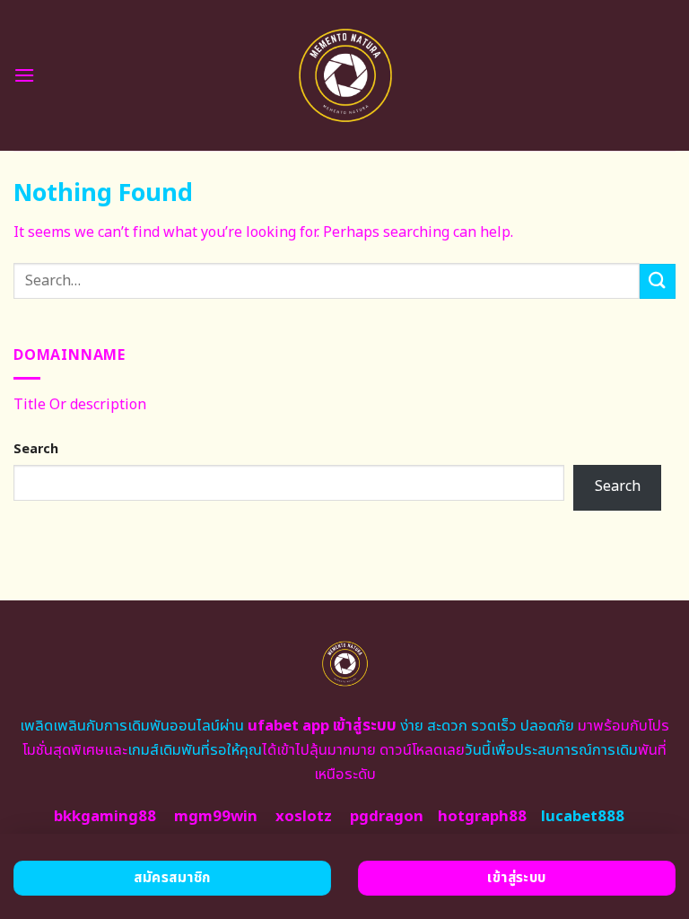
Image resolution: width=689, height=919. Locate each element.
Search (35, 449)
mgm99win (215, 816)
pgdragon (386, 816)
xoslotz (303, 816)
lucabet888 (582, 816)
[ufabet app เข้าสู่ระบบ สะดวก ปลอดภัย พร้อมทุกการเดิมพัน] (345, 75)
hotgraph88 (482, 816)
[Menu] (24, 75)
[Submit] (658, 281)
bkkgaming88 (105, 816)
